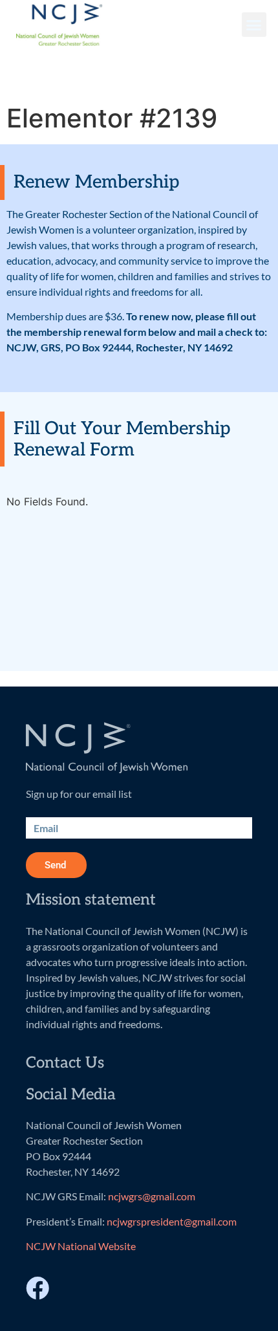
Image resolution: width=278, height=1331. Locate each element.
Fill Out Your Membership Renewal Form (122, 439)
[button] (254, 24)
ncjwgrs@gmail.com (151, 1196)
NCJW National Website (81, 1246)
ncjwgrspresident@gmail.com (172, 1221)
